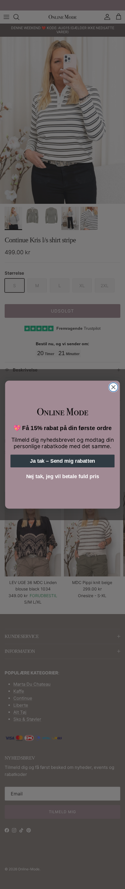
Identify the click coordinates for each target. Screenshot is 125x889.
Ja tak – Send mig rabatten (62, 461)
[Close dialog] (113, 387)
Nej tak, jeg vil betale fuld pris (62, 476)
